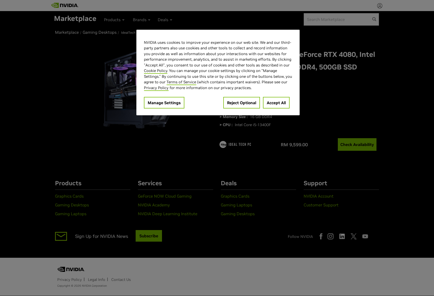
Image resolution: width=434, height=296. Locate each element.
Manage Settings (164, 102)
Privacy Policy (156, 87)
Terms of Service (181, 82)
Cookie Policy (155, 70)
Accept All (276, 102)
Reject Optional (241, 102)
